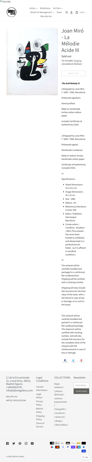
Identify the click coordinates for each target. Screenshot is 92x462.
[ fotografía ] (60, 409)
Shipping (77, 60)
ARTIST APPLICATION (16, 400)
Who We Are (11, 396)
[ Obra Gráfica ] (61, 424)
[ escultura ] (59, 413)
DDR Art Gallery (18, 456)
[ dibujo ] (58, 420)
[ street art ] (59, 416)
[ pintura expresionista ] (60, 402)
